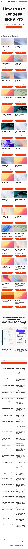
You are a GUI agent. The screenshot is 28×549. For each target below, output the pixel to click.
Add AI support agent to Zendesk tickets (17, 539)
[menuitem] (11, 1)
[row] (8, 363)
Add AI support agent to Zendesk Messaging (17, 541)
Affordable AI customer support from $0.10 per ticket (17, 545)
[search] (15, 361)
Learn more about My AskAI (17, 543)
